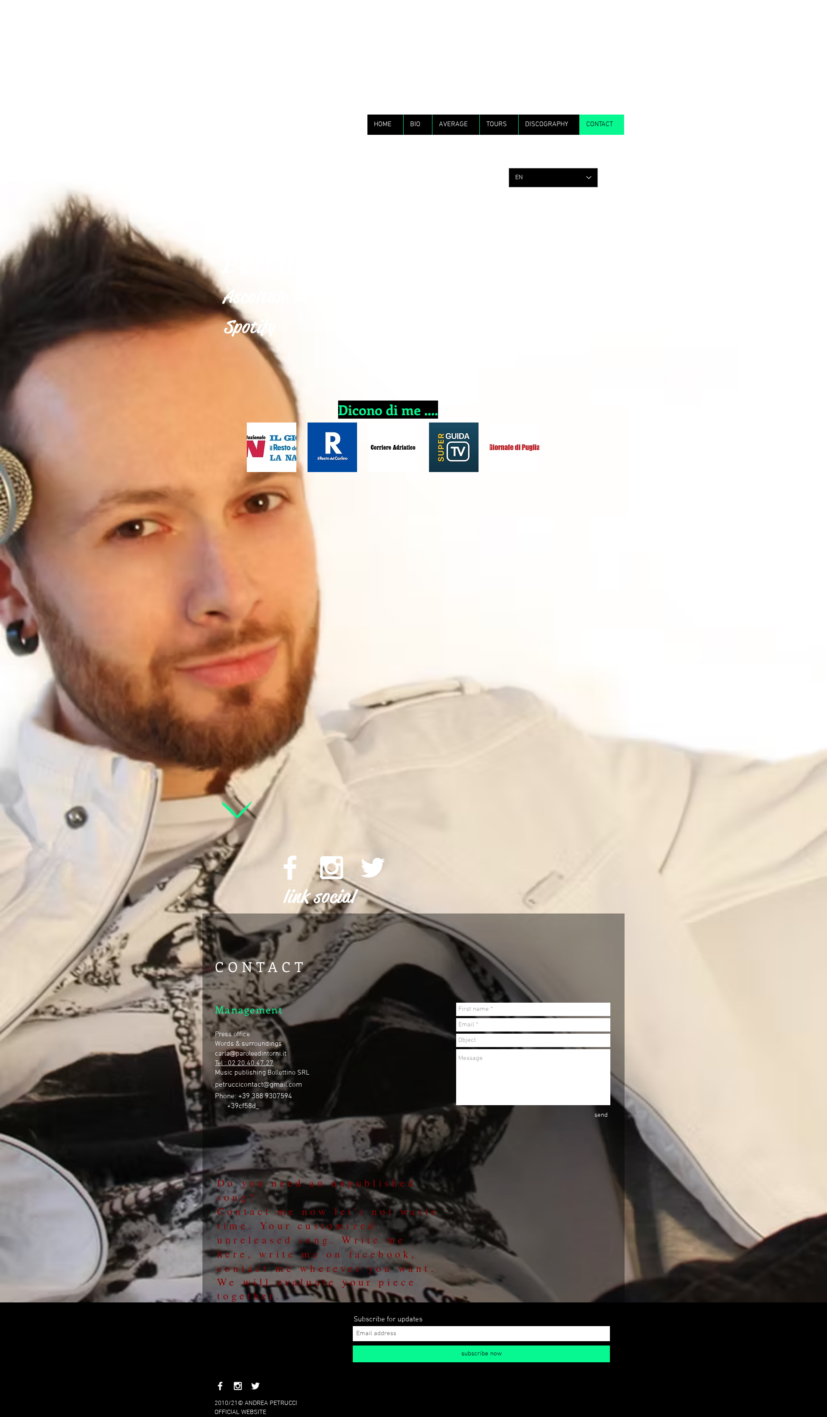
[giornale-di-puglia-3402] (514, 447)
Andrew (274, 236)
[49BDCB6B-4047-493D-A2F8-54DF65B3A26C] (332, 447)
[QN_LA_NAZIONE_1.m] (271, 447)
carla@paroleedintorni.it (250, 1054)
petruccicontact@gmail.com (258, 1085)
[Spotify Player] (333, 707)
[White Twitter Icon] (373, 867)
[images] (454, 447)
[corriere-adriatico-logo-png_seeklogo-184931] (393, 447)
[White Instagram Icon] (331, 867)
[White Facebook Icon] (290, 867)
